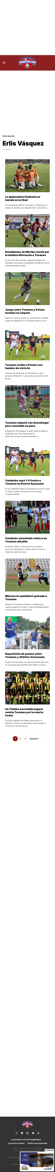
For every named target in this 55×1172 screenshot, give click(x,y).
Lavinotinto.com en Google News (26, 1139)
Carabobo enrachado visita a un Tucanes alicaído (26, 540)
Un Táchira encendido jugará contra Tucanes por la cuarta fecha (24, 712)
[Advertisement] (27, 27)
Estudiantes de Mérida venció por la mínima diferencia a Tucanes (27, 253)
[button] (4, 62)
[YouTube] (33, 1133)
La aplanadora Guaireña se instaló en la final (22, 198)
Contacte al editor (16, 1143)
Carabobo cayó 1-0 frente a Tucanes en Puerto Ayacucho (24, 482)
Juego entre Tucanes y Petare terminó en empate (25, 311)
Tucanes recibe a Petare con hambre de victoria (23, 366)
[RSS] (38, 1133)
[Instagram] (27, 1133)
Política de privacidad (37, 1143)
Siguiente (34, 739)
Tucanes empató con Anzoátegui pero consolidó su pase (27, 424)
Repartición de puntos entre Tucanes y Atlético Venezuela (25, 655)
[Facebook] (22, 1133)
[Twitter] (16, 1133)
